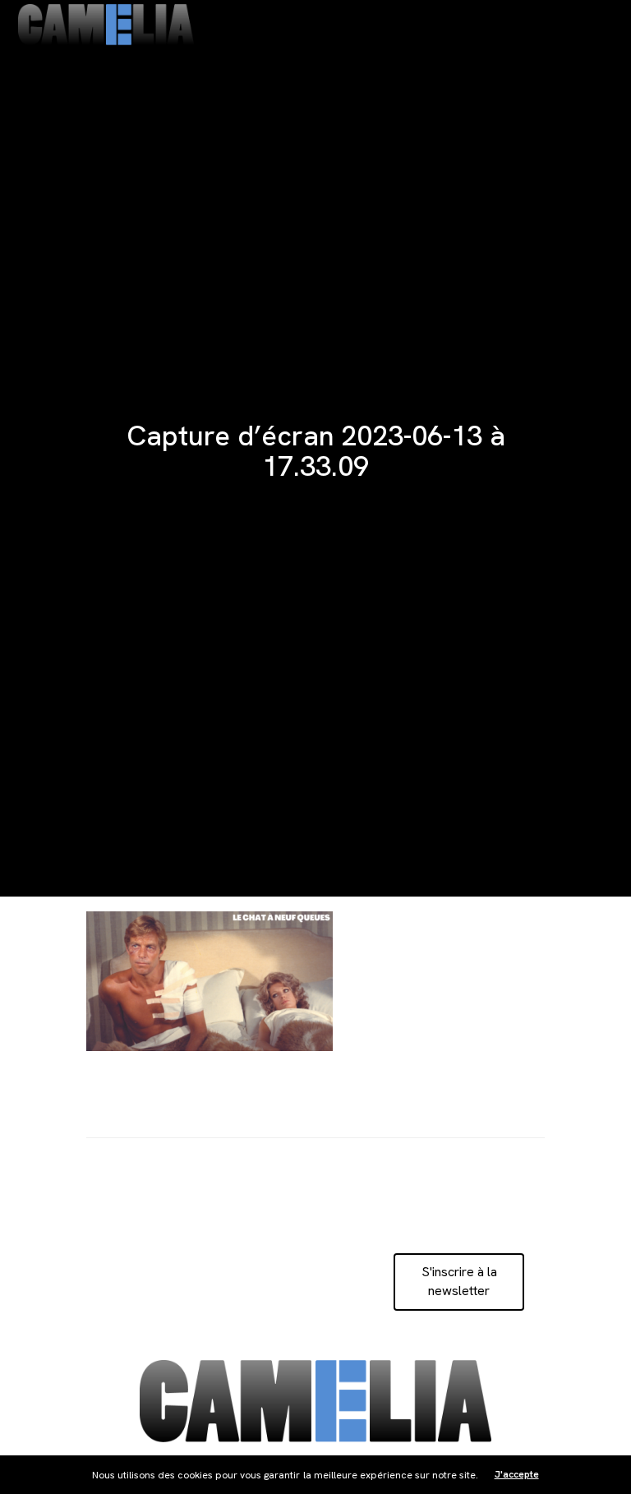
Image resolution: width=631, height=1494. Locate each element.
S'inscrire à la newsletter (459, 1280)
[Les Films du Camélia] (106, 24)
